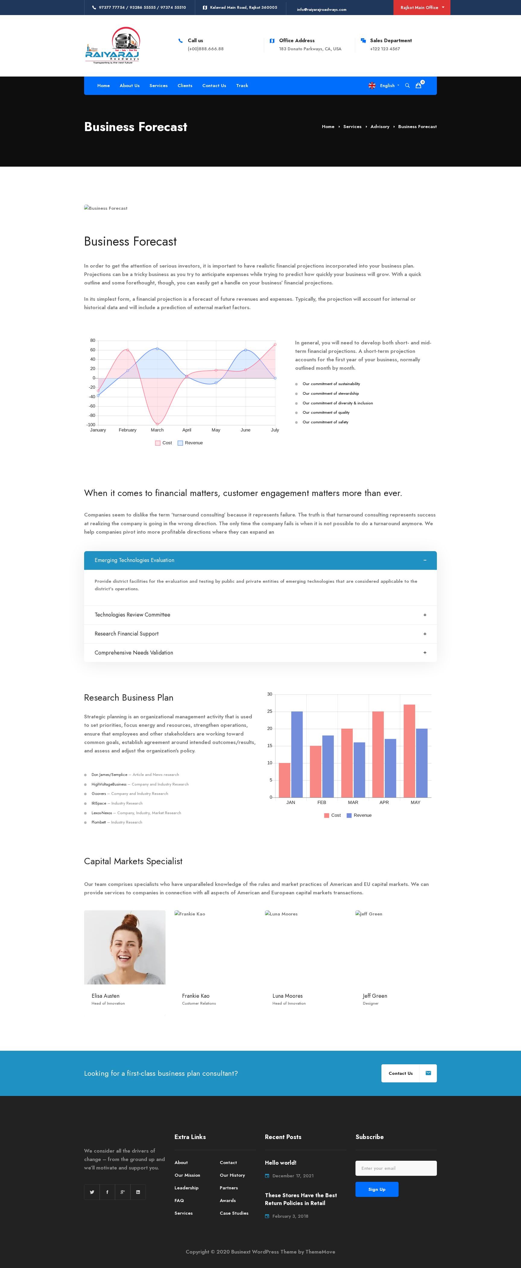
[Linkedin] (138, 1192)
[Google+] (122, 1192)
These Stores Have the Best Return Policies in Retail (301, 1199)
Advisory (380, 126)
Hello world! (280, 1163)
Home (328, 126)
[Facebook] (107, 1192)
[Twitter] (91, 1192)
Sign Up (377, 1189)
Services (352, 126)
